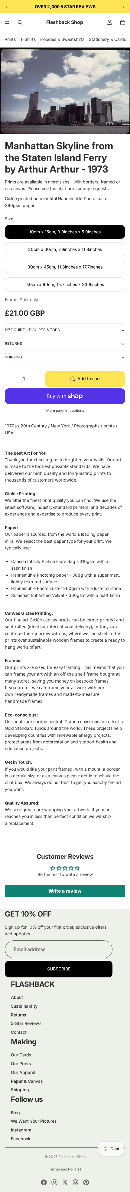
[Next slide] (123, 6)
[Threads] (75, 1182)
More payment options (65, 410)
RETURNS (13, 343)
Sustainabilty (24, 1006)
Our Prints (21, 1063)
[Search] (20, 22)
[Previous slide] (6, 6)
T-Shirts (28, 39)
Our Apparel (23, 1072)
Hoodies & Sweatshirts (62, 39)
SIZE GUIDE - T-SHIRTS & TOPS (32, 330)
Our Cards (21, 1054)
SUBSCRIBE (58, 968)
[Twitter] (65, 1182)
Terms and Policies (65, 1169)
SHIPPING (13, 357)
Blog (15, 1112)
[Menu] (7, 22)
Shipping (20, 1089)
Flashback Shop (72, 1156)
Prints (10, 39)
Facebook (21, 1138)
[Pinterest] (86, 1182)
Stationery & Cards (107, 39)
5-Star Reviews (26, 1023)
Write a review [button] (65, 891)
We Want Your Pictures (34, 1121)
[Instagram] (54, 1182)
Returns (18, 1014)
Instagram (21, 1129)
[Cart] (122, 22)
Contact (19, 1032)
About (17, 997)
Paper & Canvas (27, 1081)
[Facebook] (43, 1182)
